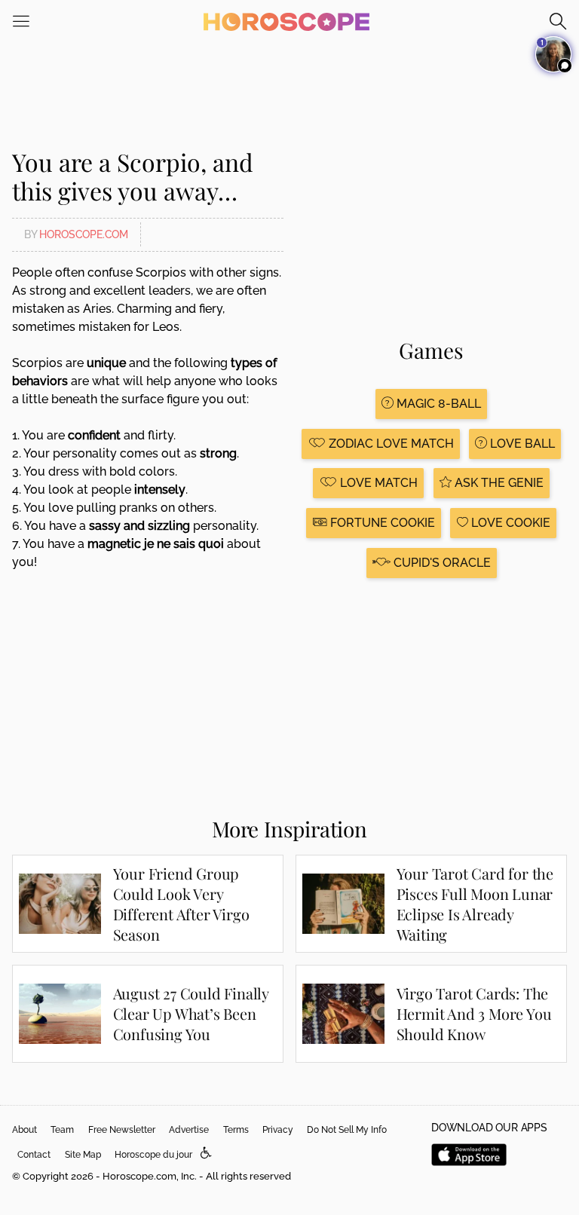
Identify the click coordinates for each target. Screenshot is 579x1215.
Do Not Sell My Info (347, 1130)
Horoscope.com (83, 234)
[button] (206, 1153)
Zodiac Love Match (390, 443)
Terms (236, 1130)
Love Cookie (509, 523)
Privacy (277, 1130)
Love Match (377, 483)
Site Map (83, 1154)
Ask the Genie (498, 483)
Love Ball (521, 443)
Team (62, 1130)
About (24, 1130)
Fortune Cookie (381, 523)
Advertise (189, 1130)
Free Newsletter (121, 1130)
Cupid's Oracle (441, 562)
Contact (34, 1154)
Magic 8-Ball (437, 403)
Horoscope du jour (153, 1154)
